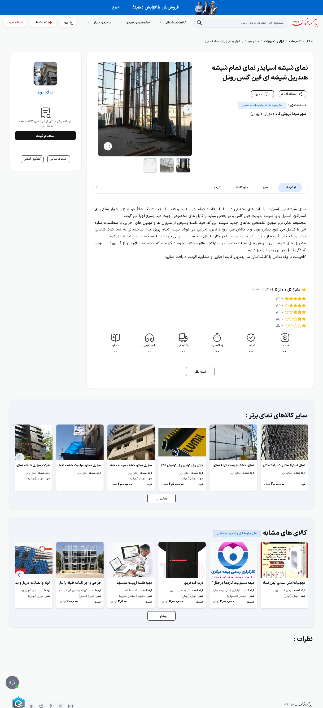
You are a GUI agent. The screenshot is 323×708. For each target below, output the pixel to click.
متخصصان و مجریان (138, 23)
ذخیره (259, 94)
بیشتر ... (161, 498)
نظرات (217, 188)
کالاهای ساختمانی (175, 23)
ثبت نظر (200, 371)
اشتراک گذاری (289, 94)
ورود (65, 23)
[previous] (187, 109)
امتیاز (266, 188)
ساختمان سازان (102, 23)
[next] (102, 109)
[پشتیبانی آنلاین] (12, 682)
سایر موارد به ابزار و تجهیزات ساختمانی (262, 105)
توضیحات (290, 188)
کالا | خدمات (40, 23)
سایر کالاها (242, 188)
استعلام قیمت (15, 23)
